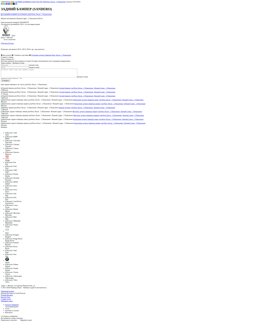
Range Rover (9, 241)
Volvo (7, 282)
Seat (6, 256)
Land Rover (9, 203)
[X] (14, 4)
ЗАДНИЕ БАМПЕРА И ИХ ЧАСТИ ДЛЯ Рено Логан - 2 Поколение (40, 2)
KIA (6, 199)
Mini (6, 219)
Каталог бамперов (12, 305)
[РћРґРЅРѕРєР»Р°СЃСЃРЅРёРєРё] (11, 4)
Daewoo (8, 154)
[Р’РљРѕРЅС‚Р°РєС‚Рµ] (9, 4)
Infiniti (7, 184)
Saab (7, 252)
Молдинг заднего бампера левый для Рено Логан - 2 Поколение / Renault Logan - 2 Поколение (107, 111)
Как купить (7, 55)
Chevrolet (8, 142)
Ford (6, 168)
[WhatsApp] (2, 4)
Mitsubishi (8, 223)
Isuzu (7, 188)
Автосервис (9, 307)
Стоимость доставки (21, 55)
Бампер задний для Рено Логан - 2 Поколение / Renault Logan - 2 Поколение (87, 108)
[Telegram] (4, 4)
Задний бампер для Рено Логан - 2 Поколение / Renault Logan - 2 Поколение (87, 88)
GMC (7, 172)
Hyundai (8, 180)
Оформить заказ (26, 320)
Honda (7, 176)
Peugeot (8, 237)
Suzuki (7, 270)
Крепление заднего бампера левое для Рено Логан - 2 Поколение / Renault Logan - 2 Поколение (108, 100)
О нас (7, 309)
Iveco (7, 192)
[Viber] (7, 4)
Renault (7, 245)
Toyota (7, 274)
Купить (11, 43)
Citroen (7, 150)
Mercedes (8, 215)
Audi (7, 135)
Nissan (7, 227)
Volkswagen (9, 278)
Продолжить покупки (9, 320)
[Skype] (16, 4)
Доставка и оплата (12, 310)
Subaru (7, 266)
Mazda (7, 211)
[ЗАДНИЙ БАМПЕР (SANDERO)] (26, 14)
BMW (7, 139)
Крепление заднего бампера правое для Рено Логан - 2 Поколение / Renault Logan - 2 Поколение (109, 104)
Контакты (8, 312)
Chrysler (8, 146)
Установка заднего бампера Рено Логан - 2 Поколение (51, 55)
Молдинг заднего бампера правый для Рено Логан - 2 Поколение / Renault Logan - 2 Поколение (108, 115)
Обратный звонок (7, 291)
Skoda (7, 262)
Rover (7, 248)
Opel (7, 233)
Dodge (7, 160)
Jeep (6, 195)
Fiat (6, 164)
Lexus (7, 207)
